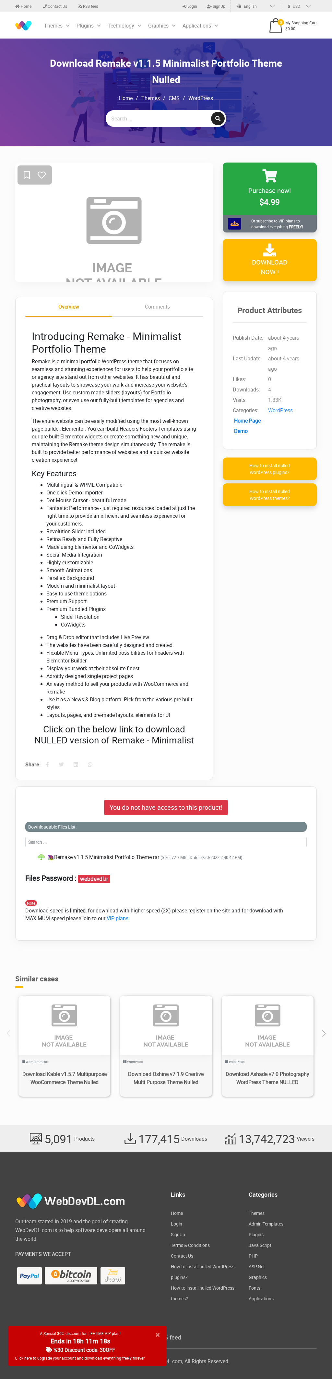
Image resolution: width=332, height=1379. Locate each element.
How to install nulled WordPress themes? (269, 494)
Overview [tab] (68, 306)
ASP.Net (257, 1266)
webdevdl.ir (94, 878)
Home (25, 6)
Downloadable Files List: (52, 827)
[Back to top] (314, 1361)
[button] (323, 1033)
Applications (197, 25)
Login (191, 6)
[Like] (42, 175)
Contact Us (57, 6)
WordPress (200, 98)
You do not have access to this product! (166, 807)
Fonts (254, 1288)
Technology (121, 25)
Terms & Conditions (190, 1245)
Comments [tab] (157, 306)
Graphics (158, 25)
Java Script (260, 1245)
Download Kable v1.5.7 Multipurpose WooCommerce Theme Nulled (64, 1078)
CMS (174, 98)
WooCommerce (37, 1061)
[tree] (166, 857)
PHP (253, 1256)
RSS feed (90, 6)
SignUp (218, 6)
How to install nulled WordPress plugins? (269, 468)
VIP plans (117, 918)
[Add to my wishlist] (27, 175)
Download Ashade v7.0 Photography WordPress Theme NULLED (267, 1078)
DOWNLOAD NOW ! (269, 267)
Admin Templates (266, 1224)
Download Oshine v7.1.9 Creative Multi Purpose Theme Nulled (166, 1078)
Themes (53, 25)
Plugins (85, 25)
